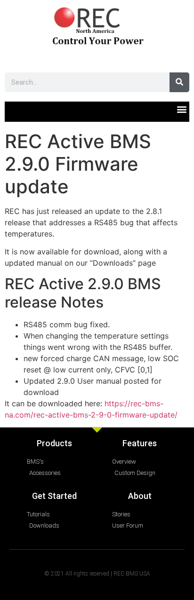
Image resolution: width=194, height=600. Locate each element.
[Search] (179, 82)
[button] (181, 109)
